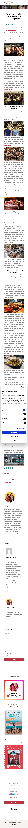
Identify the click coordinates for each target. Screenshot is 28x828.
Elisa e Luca (10, 479)
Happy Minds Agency (14, 824)
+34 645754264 (14, 448)
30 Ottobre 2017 (8, 482)
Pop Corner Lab (14, 783)
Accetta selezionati (14, 436)
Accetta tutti (14, 432)
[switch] (24, 414)
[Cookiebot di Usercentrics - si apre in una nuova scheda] (20, 387)
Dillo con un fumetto (14, 785)
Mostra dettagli (20, 428)
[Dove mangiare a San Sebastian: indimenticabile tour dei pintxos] (14, 497)
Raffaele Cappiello (12, 557)
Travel (16, 21)
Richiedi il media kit (14, 781)
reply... (8, 590)
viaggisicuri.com (11, 30)
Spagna (12, 21)
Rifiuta (14, 440)
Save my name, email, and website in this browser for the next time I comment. (13, 654)
